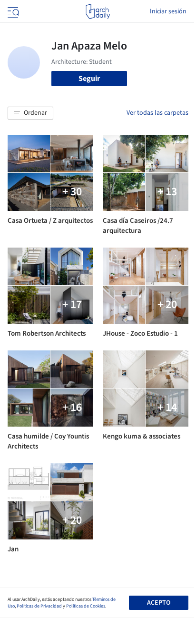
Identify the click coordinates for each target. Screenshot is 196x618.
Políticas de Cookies (85, 606)
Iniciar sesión (168, 11)
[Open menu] (12, 11)
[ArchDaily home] (98, 11)
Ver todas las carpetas (157, 113)
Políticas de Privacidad (39, 606)
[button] (30, 113)
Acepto (158, 603)
